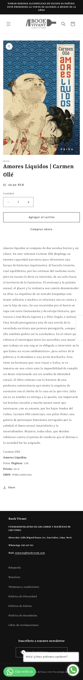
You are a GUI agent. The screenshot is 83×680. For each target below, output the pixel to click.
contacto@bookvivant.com (30, 553)
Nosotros (14, 577)
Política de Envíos (20, 606)
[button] (8, 24)
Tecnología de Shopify (64, 672)
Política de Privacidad (23, 596)
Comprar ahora (41, 229)
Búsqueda (15, 567)
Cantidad (8, 193)
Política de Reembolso (23, 615)
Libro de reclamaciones (24, 625)
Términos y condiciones (24, 587)
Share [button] (11, 487)
